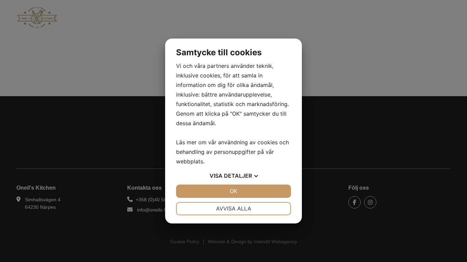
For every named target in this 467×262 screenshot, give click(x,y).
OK (233, 191)
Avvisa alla (233, 208)
